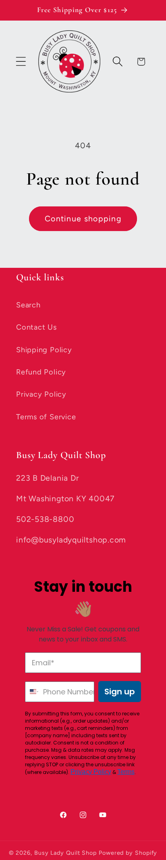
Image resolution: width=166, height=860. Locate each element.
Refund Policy (41, 372)
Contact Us (36, 327)
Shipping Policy (44, 349)
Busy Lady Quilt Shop (66, 852)
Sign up (119, 691)
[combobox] (32, 692)
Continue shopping (83, 218)
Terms (126, 771)
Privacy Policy (41, 394)
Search (28, 305)
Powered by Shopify (128, 852)
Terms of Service (46, 416)
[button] (20, 61)
